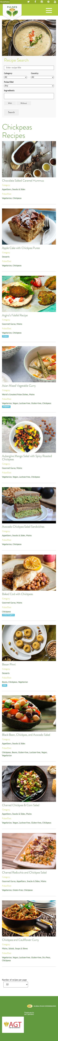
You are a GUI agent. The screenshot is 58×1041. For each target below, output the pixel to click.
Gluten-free (36, 403)
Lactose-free (24, 403)
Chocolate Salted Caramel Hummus (23, 180)
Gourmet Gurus (9, 324)
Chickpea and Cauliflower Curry (20, 940)
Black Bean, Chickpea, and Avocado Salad (26, 735)
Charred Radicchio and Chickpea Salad (24, 872)
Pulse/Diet (9, 82)
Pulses (12, 12)
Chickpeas (17, 198)
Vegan (15, 403)
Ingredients (9, 91)
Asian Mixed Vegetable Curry (19, 386)
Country (34, 73)
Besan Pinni (9, 664)
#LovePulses (4, 2)
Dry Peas (46, 958)
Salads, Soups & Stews (18, 949)
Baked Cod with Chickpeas (17, 594)
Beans (4, 682)
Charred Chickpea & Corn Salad (20, 805)
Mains (19, 324)
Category (8, 73)
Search (11, 112)
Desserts (5, 257)
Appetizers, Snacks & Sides (13, 189)
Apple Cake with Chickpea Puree (21, 248)
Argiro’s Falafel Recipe (15, 315)
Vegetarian (7, 198)
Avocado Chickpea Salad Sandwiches (23, 527)
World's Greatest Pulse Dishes (15, 395)
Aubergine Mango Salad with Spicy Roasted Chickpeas (27, 457)
